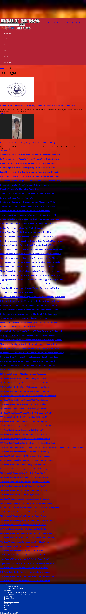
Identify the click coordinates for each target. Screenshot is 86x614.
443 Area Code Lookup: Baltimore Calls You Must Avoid (24, 542)
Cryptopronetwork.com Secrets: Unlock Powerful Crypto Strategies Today (32, 279)
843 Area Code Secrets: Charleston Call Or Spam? (21, 430)
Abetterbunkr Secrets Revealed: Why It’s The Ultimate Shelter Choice (30, 215)
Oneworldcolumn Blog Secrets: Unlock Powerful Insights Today (27, 245)
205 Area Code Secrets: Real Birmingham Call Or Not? (24, 529)
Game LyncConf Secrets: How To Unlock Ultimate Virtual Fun (27, 193)
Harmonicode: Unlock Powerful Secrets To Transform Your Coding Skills (31, 331)
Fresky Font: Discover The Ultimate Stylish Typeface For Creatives (28, 322)
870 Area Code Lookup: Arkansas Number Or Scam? (23, 525)
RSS (5, 607)
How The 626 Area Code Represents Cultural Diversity (23, 469)
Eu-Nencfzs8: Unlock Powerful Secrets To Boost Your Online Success (29, 159)
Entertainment (8, 45)
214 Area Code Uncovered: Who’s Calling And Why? (23, 378)
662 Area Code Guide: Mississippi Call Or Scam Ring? (23, 404)
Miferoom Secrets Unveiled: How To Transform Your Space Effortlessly (30, 254)
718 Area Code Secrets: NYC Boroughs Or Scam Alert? (24, 374)
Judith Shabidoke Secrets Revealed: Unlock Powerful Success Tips (28, 223)
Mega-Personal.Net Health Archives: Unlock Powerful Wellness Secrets (30, 271)
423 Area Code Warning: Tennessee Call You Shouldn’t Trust (26, 460)
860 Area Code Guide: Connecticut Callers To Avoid (22, 555)
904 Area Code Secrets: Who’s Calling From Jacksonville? (25, 482)
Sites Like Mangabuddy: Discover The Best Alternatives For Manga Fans (31, 258)
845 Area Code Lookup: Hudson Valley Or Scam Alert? (24, 383)
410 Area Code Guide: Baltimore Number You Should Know (26, 533)
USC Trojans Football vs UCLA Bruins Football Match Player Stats (29, 176)
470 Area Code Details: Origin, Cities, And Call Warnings (24, 451)
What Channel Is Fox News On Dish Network (19, 327)
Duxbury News (9, 598)
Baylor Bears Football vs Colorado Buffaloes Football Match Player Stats (31, 249)
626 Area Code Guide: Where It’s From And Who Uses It (24, 387)
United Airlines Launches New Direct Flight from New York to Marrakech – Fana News (37, 105)
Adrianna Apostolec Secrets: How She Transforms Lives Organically (29, 361)
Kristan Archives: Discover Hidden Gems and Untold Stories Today (29, 309)
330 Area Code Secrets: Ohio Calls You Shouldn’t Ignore (24, 391)
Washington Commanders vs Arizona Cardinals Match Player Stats (29, 284)
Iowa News (8, 600)
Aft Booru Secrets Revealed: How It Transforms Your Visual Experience (31, 340)
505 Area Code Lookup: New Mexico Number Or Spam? (24, 499)
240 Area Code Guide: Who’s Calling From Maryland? (24, 464)
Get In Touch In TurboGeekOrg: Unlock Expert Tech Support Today (29, 357)
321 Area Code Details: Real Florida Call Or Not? (21, 550)
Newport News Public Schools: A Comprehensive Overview (25, 211)
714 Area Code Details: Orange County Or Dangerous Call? (26, 413)
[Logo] (7, 29)
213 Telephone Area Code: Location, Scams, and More (23, 408)
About (6, 585)
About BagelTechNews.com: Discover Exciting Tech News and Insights (30, 288)
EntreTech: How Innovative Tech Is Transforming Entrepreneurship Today (32, 353)
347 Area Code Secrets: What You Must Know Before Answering (27, 537)
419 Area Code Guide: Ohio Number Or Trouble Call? (23, 490)
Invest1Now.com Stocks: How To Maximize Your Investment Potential (30, 172)
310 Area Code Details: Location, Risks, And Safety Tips (24, 477)
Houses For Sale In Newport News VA (16, 198)
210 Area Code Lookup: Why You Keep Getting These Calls (26, 503)
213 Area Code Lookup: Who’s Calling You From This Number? (28, 396)
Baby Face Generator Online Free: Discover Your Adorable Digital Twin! (31, 241)
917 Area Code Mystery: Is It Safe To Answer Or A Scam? (25, 439)
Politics (6, 50)
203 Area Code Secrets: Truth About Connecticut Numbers (25, 456)
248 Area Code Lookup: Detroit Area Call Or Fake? (22, 486)
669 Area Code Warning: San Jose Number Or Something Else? (27, 443)
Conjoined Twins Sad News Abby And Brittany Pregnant (24, 185)
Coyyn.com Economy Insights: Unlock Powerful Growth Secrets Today (30, 180)
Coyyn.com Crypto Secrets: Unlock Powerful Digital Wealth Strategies (30, 262)
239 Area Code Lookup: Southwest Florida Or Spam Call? (25, 426)
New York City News (11, 602)
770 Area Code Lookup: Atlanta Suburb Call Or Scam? (24, 434)
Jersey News (7, 33)
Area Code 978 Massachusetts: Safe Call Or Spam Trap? (24, 559)
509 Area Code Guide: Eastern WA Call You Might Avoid (24, 512)
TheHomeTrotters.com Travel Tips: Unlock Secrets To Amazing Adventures (32, 297)
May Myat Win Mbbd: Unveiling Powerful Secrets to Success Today (29, 344)
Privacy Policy (13, 586)
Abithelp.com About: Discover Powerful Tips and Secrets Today (27, 206)
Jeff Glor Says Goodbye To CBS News (16, 292)
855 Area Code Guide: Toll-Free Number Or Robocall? (23, 417)
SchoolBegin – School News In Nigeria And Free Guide (23, 318)
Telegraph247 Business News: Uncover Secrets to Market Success (27, 335)
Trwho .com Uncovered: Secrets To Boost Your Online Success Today (29, 348)
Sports (6, 56)
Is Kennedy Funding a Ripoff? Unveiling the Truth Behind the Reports (30, 301)
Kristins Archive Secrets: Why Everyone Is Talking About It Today (28, 305)
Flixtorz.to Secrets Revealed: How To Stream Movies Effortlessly (27, 266)
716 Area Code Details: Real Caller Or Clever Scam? (22, 546)
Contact (6, 609)
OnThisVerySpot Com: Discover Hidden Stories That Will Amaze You (30, 155)
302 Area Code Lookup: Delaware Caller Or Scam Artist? (25, 581)
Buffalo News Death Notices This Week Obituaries (21, 228)
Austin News (8, 596)
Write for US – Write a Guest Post (19, 594)
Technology (7, 62)
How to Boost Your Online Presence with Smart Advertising (25, 232)
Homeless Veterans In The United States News (19, 189)
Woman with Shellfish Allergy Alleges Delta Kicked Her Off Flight (28, 143)
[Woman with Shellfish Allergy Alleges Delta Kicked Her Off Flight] (17, 139)
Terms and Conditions (15, 588)
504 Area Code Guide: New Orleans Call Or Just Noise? (24, 400)
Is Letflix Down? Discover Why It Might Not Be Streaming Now (27, 163)
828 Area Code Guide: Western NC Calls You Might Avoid (25, 421)
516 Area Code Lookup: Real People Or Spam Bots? (22, 473)
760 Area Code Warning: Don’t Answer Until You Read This (26, 520)
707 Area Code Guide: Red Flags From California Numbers (25, 572)
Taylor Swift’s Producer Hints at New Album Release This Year (27, 563)
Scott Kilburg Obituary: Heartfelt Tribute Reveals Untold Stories (28, 236)
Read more (3, 113)
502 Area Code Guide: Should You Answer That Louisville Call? (27, 576)
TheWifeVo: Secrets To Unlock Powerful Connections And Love (27, 365)
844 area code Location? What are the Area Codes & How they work (29, 507)
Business (6, 39)
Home (2, 68)
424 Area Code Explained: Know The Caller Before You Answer (27, 370)
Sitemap (7, 605)
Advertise (7, 590)
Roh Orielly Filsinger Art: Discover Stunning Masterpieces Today (28, 202)
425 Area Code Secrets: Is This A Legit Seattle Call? (22, 494)
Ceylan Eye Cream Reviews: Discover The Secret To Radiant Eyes (28, 314)
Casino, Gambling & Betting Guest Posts (22, 592)
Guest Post (7, 604)
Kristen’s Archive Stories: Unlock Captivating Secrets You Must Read (29, 219)
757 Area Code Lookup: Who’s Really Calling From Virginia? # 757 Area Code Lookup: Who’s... (42, 447)
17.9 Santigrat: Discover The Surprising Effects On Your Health (27, 168)
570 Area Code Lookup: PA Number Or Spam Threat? (24, 516)
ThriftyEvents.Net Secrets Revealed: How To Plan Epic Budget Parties (30, 275)
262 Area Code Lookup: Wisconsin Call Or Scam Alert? (24, 568)
